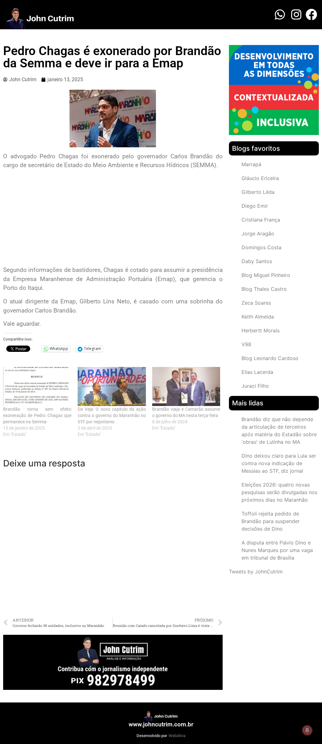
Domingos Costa (261, 247)
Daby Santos (257, 261)
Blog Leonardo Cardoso (270, 358)
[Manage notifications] (307, 730)
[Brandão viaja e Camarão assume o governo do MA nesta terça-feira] (186, 386)
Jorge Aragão (258, 233)
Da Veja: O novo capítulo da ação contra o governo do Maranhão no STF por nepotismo (112, 415)
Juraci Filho (255, 386)
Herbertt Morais (261, 330)
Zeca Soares (256, 303)
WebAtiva (177, 735)
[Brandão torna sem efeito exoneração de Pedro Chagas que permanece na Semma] (37, 386)
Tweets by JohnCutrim (256, 571)
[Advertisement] (113, 218)
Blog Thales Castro (264, 289)
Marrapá (251, 164)
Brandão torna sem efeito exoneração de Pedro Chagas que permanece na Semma (37, 415)
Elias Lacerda (257, 372)
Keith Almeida (258, 316)
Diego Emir (255, 206)
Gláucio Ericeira (260, 178)
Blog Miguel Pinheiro (266, 275)
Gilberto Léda (258, 192)
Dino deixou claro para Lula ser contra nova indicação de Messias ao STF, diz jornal (279, 463)
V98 (246, 344)
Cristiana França (261, 220)
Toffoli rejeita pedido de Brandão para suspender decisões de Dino (271, 521)
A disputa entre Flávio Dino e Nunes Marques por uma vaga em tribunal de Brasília (277, 550)
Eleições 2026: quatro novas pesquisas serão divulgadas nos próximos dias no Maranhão (279, 492)
